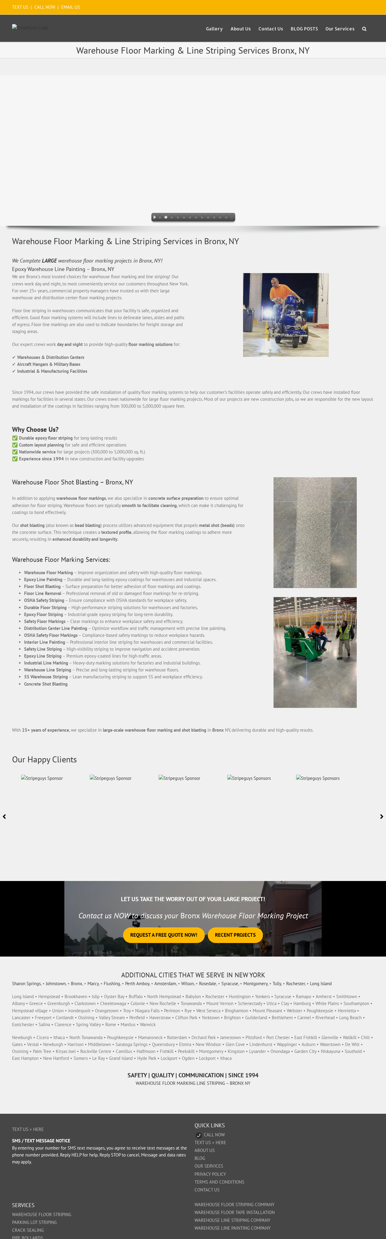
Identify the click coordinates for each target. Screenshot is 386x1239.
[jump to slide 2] (166, 218)
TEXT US (21, 7)
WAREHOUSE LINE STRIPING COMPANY (232, 1220)
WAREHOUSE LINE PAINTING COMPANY (233, 1228)
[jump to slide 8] (202, 218)
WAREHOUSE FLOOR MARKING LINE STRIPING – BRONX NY (193, 1083)
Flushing (112, 983)
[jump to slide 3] (172, 218)
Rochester (295, 983)
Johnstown (56, 983)
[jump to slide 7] (196, 218)
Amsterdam (165, 983)
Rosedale (207, 983)
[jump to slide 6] (190, 218)
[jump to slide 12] (226, 218)
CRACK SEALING (28, 1230)
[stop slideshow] (232, 218)
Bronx (76, 983)
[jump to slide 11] (220, 218)
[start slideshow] (153, 218)
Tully (277, 983)
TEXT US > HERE (28, 1129)
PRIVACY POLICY (210, 1174)
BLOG (200, 1158)
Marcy (93, 983)
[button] (364, 28)
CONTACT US (207, 1190)
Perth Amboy (137, 983)
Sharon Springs (26, 983)
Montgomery (255, 983)
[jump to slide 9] (208, 218)
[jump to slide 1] (160, 218)
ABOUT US (205, 1150)
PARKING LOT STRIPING (34, 1222)
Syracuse (229, 983)
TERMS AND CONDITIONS (219, 1182)
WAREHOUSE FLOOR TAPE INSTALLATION (235, 1212)
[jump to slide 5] (184, 218)
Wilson (187, 983)
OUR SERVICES (209, 1166)
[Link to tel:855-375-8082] (199, 1135)
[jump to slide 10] (214, 218)
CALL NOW (44, 7)
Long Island (321, 983)
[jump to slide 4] (178, 218)
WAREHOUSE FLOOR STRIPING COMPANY (234, 1204)
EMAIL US (70, 7)
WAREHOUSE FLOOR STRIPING (41, 1214)
